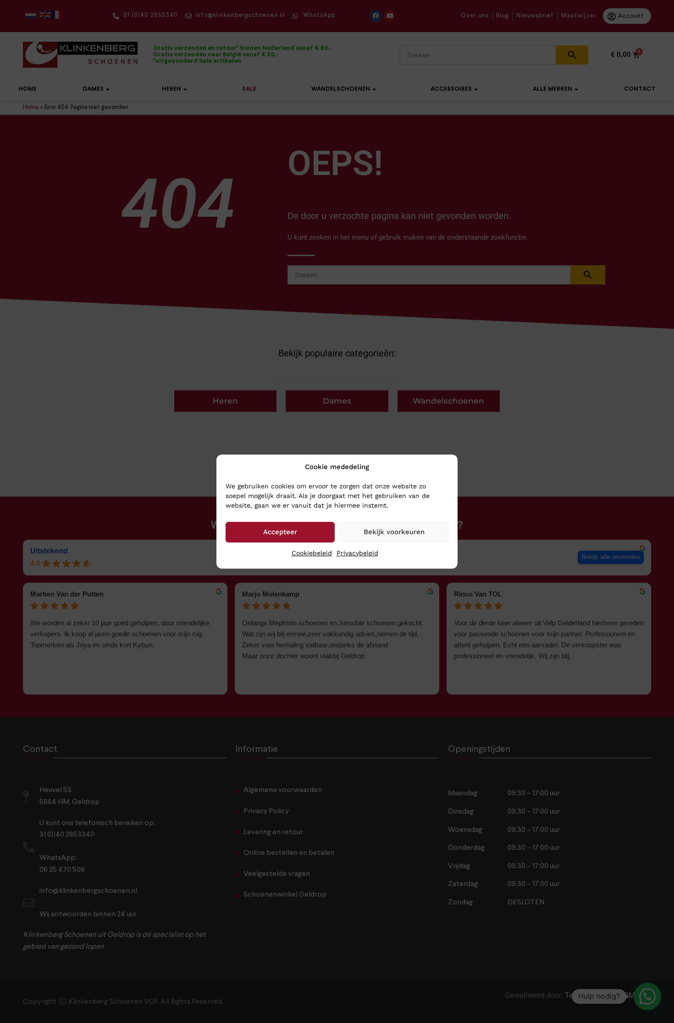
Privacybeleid (357, 553)
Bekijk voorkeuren (394, 532)
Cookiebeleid (312, 553)
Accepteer (280, 532)
